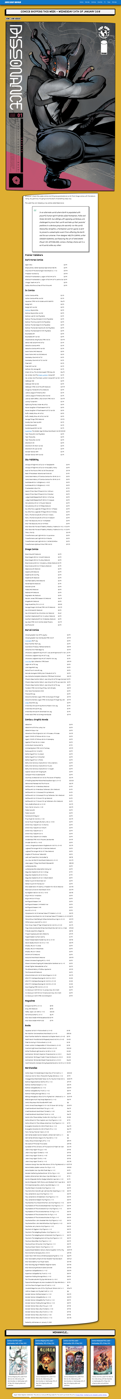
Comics (93, 2)
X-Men (27, 703)
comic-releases (16, 19)
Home (81, 2)
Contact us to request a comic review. (95, 1395)
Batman (27, 310)
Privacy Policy (79, 1395)
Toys (108, 2)
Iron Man (28, 661)
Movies (87, 2)
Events (100, 2)
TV (105, 2)
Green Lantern (43, 375)
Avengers (28, 641)
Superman (28, 431)
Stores (114, 2)
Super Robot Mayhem (13, 2)
